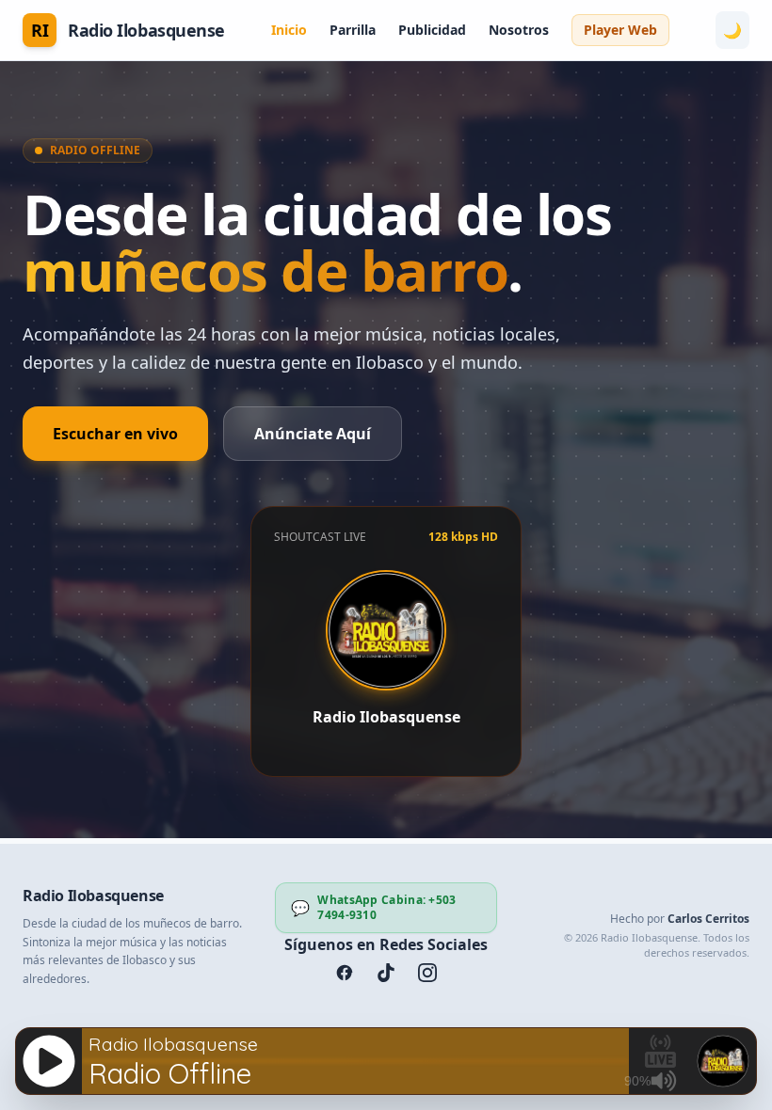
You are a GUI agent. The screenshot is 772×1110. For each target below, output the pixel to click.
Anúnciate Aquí (312, 433)
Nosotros (519, 30)
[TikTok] (386, 973)
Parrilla (353, 30)
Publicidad (432, 30)
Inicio (289, 30)
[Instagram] (427, 973)
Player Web (620, 30)
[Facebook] (345, 973)
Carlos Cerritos (708, 919)
